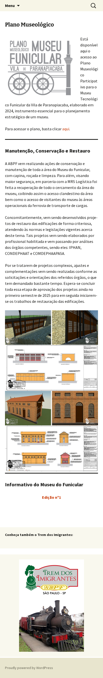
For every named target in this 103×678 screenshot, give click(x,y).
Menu (10, 5)
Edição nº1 (51, 497)
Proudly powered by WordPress (29, 668)
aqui (65, 128)
